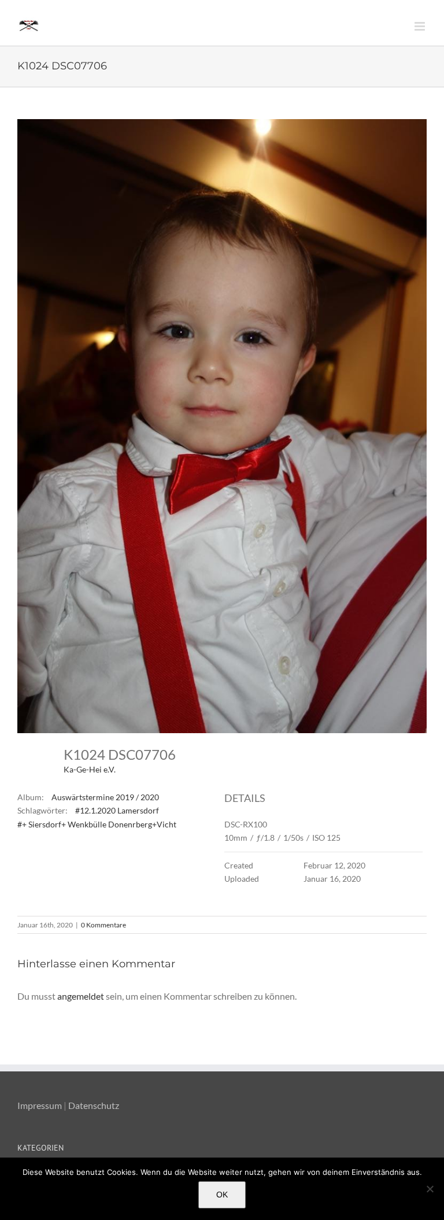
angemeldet (80, 995)
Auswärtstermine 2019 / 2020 (105, 797)
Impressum (39, 1105)
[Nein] (429, 1189)
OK (222, 1194)
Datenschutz (93, 1105)
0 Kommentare (103, 924)
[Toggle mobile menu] (421, 26)
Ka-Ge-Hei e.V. (90, 769)
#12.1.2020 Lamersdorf (117, 810)
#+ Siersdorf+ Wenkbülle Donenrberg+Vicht (96, 824)
